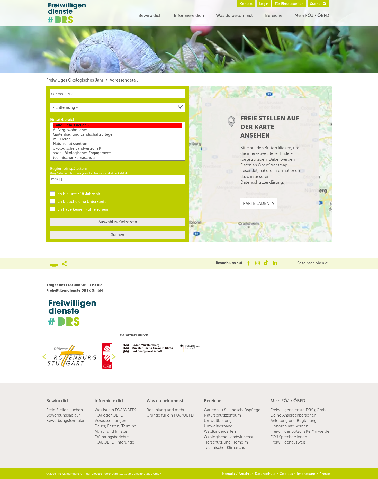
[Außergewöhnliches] (117, 130)
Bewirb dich (150, 15)
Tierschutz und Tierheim (226, 442)
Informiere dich (189, 15)
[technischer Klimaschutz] (117, 157)
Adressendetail (124, 80)
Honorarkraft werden (289, 426)
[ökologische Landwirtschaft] (117, 148)
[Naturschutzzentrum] (117, 143)
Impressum (306, 474)
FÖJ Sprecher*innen (289, 437)
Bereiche (273, 15)
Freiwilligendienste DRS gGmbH (300, 410)
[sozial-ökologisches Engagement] (117, 153)
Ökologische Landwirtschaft (229, 437)
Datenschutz (265, 474)
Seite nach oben (310, 263)
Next (116, 356)
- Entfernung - (65, 107)
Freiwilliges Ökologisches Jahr (74, 80)
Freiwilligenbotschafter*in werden (301, 431)
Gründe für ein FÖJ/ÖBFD (170, 415)
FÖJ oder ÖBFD (109, 415)
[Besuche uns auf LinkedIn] (275, 263)
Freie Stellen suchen (64, 410)
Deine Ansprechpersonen (293, 415)
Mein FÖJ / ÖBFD (311, 15)
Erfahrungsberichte (112, 437)
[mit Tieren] (117, 139)
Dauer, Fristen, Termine (115, 426)
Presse (324, 474)
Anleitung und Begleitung (294, 420)
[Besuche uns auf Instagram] (257, 263)
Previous (42, 356)
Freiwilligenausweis (288, 442)
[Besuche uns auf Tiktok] (266, 263)
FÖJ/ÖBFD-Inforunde (114, 442)
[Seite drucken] (56, 262)
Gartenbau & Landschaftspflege (232, 410)
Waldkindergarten (220, 431)
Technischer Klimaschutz (226, 447)
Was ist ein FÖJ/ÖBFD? (116, 410)
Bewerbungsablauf (63, 415)
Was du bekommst (234, 15)
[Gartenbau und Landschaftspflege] (117, 134)
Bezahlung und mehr (165, 410)
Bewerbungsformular (65, 420)
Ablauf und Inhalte (111, 431)
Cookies (286, 474)
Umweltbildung (218, 420)
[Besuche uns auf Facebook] (248, 263)
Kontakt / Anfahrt (236, 474)
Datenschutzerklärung (261, 182)
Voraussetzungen (110, 420)
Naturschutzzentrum (222, 415)
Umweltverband (218, 426)
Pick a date (182, 179)
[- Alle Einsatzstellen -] (117, 125)
